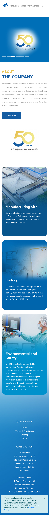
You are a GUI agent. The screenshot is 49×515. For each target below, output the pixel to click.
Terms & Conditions (24, 431)
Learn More (11, 115)
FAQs (24, 438)
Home (24, 427)
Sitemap (25, 434)
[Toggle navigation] (44, 4)
